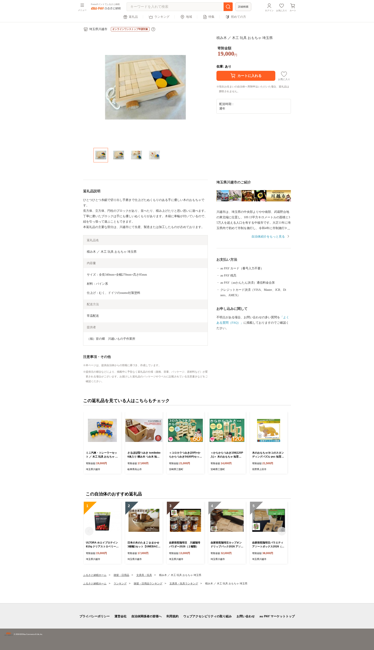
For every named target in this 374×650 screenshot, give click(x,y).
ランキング (161, 16)
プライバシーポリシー (94, 616)
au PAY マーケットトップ (277, 616)
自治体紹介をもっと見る (268, 236)
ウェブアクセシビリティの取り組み (207, 616)
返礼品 (133, 16)
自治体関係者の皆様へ (146, 616)
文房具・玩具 (144, 575)
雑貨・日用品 (121, 575)
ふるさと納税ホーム (94, 575)
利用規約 (172, 616)
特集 (211, 16)
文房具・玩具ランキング (183, 583)
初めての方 (238, 16)
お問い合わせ (246, 616)
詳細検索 (243, 6)
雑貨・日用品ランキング (148, 583)
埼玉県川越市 (98, 29)
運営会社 (120, 616)
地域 (189, 16)
